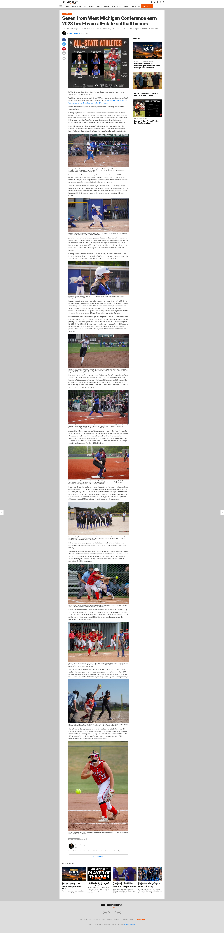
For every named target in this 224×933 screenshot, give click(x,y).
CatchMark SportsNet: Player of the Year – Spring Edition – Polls (98, 884)
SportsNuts (115, 6)
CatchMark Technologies (130, 924)
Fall (84, 6)
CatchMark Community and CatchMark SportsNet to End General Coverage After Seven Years (147, 66)
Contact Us (136, 6)
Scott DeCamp (73, 33)
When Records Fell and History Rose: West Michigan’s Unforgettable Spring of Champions (124, 885)
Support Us (147, 6)
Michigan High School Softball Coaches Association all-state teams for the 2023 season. (97, 101)
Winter (91, 6)
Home (68, 6)
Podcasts (126, 6)
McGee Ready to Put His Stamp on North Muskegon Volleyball (146, 94)
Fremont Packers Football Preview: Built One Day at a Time (146, 122)
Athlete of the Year (140, 61)
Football (137, 118)
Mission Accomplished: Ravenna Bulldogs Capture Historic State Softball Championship (149, 885)
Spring (98, 6)
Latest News (76, 6)
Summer (106, 6)
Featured (83, 839)
